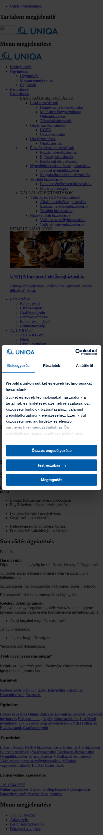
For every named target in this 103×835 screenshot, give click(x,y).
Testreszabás (48, 465)
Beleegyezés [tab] (18, 365)
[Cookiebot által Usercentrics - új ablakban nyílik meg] (75, 352)
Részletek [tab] (51, 365)
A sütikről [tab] (84, 365)
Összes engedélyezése (52, 450)
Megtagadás (51, 480)
